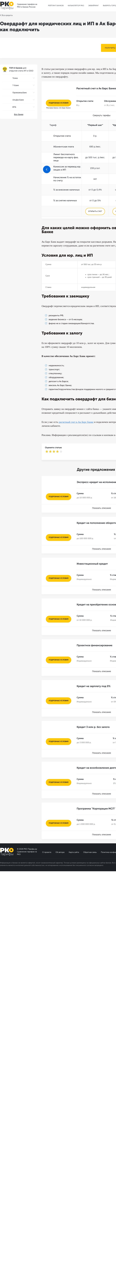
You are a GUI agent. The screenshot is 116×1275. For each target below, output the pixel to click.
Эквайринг (93, 6)
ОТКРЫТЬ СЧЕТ (95, 211)
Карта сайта (74, 852)
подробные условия (58, 103)
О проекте (46, 852)
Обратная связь (90, 852)
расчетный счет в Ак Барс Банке (76, 422)
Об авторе (60, 852)
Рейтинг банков (56, 6)
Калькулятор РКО (76, 6)
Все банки (18, 114)
